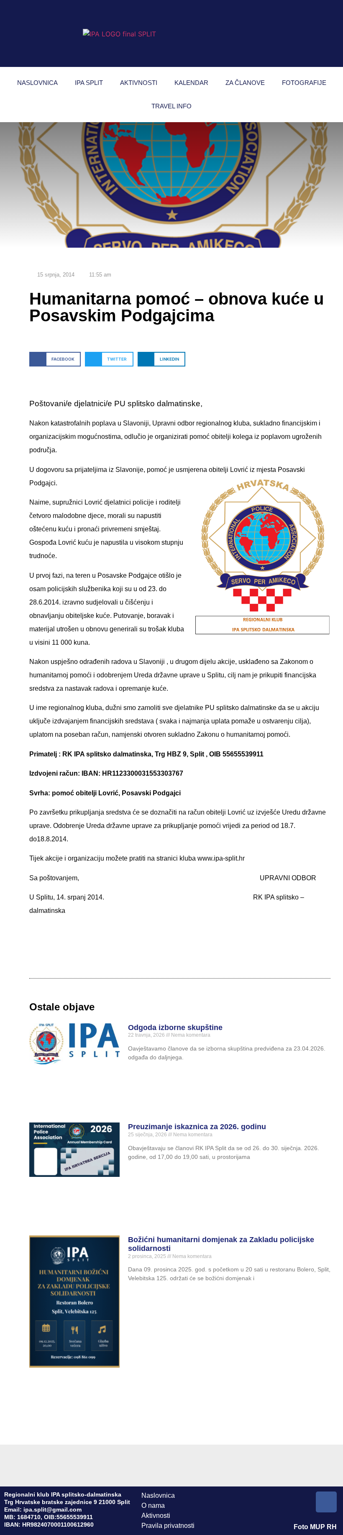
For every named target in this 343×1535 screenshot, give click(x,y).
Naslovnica (37, 82)
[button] (55, 359)
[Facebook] (326, 1501)
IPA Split (89, 82)
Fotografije (304, 82)
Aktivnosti (138, 82)
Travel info (171, 106)
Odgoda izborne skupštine (175, 1027)
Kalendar (191, 82)
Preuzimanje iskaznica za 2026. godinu (197, 1126)
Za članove (245, 82)
